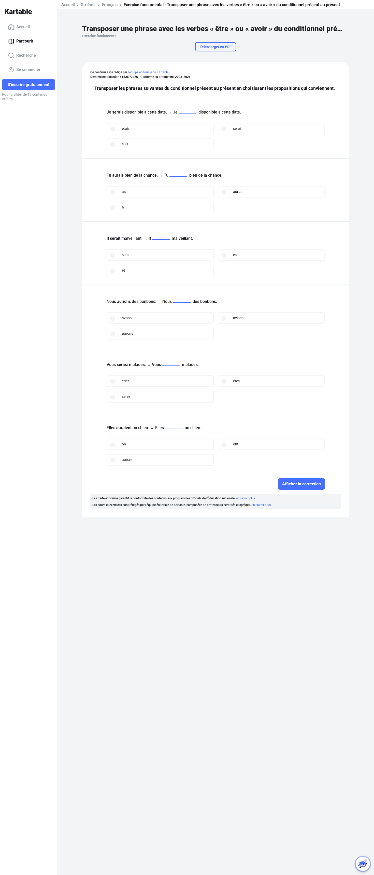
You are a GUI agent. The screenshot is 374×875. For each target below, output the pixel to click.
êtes (236, 381)
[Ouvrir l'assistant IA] (363, 864)
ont (235, 444)
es (123, 270)
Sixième (88, 4)
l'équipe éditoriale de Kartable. (148, 72)
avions (238, 318)
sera (125, 255)
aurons (127, 333)
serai (237, 128)
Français (110, 4)
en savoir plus (245, 498)
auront (127, 460)
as (124, 192)
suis (125, 144)
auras (237, 192)
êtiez (125, 381)
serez (126, 396)
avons (127, 318)
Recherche (26, 55)
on (124, 444)
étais (126, 128)
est (235, 255)
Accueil (23, 26)
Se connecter (28, 69)
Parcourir (24, 41)
